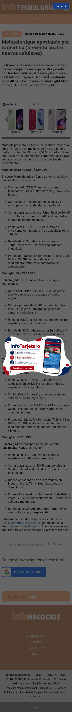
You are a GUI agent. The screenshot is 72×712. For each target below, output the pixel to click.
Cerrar (59, 6)
